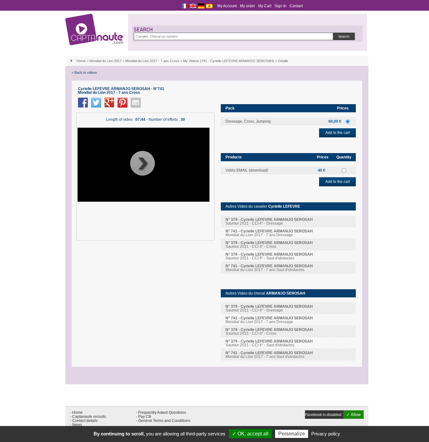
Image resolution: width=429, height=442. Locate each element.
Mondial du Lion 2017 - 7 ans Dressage (269, 233)
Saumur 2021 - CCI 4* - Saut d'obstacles (269, 256)
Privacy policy (325, 433)
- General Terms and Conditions (163, 420)
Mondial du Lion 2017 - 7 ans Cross (152, 61)
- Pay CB (143, 416)
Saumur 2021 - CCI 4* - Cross (269, 245)
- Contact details (84, 420)
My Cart (264, 6)
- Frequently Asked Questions (161, 412)
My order (247, 6)
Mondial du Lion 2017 (106, 61)
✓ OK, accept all (250, 433)
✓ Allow (353, 414)
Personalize (291, 433)
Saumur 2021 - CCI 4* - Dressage (269, 221)
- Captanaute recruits (88, 416)
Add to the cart (337, 132)
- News (76, 425)
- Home (76, 412)
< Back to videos (84, 72)
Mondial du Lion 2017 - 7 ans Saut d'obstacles (269, 268)
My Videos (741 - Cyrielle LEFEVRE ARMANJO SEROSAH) (228, 61)
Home (81, 61)
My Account (227, 6)
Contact (296, 6)
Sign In (280, 6)
